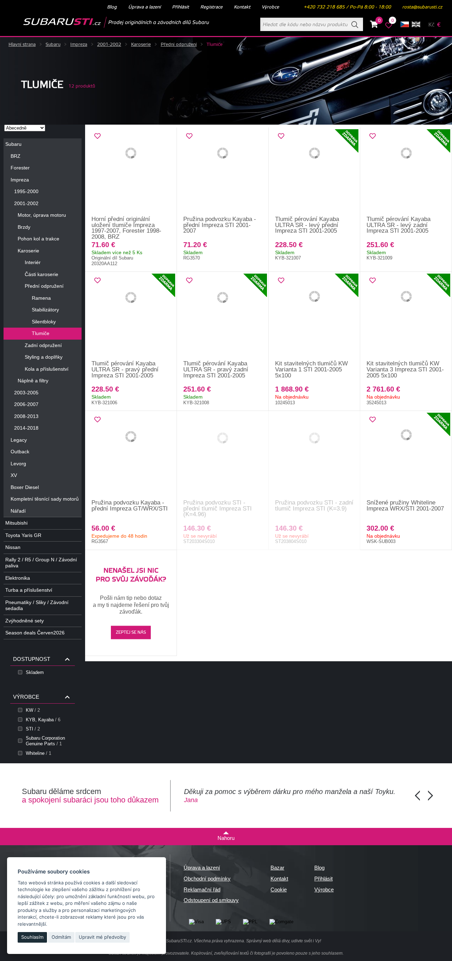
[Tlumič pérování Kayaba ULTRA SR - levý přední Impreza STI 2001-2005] (315, 171)
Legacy (19, 440)
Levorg (18, 463)
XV (14, 475)
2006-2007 (26, 404)
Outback (20, 451)
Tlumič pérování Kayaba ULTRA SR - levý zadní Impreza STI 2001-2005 (398, 225)
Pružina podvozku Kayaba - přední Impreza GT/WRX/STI (129, 505)
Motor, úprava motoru (42, 215)
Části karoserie (41, 274)
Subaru (53, 44)
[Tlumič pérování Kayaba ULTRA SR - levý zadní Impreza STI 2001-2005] (406, 171)
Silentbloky (44, 321)
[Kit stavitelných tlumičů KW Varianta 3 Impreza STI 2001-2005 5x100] (406, 316)
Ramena (41, 298)
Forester (20, 168)
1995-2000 (26, 191)
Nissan (12, 547)
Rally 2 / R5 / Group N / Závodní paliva (41, 563)
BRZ (15, 156)
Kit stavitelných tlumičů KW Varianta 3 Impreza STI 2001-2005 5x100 (405, 369)
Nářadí (18, 511)
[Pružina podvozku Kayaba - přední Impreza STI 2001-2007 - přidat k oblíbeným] (189, 136)
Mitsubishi (16, 523)
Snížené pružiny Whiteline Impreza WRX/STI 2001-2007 (405, 505)
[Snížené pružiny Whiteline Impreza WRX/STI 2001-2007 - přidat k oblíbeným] (372, 419)
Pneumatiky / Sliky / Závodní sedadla (37, 605)
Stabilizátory (45, 309)
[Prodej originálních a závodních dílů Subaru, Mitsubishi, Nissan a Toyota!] (105, 22)
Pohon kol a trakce (38, 238)
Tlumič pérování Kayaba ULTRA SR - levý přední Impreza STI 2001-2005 (307, 225)
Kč (431, 25)
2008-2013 (26, 416)
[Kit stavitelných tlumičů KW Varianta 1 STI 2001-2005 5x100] (315, 316)
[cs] (404, 24)
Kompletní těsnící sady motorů (45, 499)
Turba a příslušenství (28, 590)
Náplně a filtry (33, 380)
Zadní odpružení (43, 345)
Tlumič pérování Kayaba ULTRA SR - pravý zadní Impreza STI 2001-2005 (215, 369)
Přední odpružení (179, 44)
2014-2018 (26, 428)
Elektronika (17, 578)
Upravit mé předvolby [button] (102, 937)
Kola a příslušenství (47, 369)
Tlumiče (40, 333)
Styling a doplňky (44, 357)
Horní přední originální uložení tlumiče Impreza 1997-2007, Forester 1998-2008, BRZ (126, 228)
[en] (416, 24)
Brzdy (24, 227)
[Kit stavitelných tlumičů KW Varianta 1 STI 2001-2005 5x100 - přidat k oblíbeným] (281, 280)
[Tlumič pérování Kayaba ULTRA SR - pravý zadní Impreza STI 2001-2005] (223, 316)
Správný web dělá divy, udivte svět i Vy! (283, 940)
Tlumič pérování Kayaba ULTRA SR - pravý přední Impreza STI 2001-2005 (125, 369)
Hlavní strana (22, 44)
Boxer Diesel (25, 487)
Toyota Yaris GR (23, 535)
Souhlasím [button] (32, 937)
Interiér (33, 262)
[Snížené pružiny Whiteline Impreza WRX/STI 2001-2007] (406, 455)
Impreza (78, 44)
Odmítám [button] (61, 937)
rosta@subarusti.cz (422, 7)
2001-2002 (109, 44)
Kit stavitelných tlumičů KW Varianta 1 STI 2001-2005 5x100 (311, 369)
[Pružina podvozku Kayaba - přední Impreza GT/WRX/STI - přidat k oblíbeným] (97, 419)
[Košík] (374, 25)
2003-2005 (26, 392)
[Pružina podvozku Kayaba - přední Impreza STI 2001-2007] (223, 171)
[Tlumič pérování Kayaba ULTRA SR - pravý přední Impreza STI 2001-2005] (131, 316)
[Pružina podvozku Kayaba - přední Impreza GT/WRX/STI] (131, 455)
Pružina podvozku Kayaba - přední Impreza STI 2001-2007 (219, 225)
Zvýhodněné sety (24, 620)
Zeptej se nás (131, 632)
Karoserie (141, 44)
